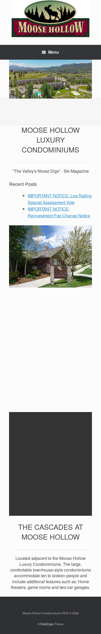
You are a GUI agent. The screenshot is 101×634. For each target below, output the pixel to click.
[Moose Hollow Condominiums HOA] (50, 18)
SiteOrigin (47, 624)
